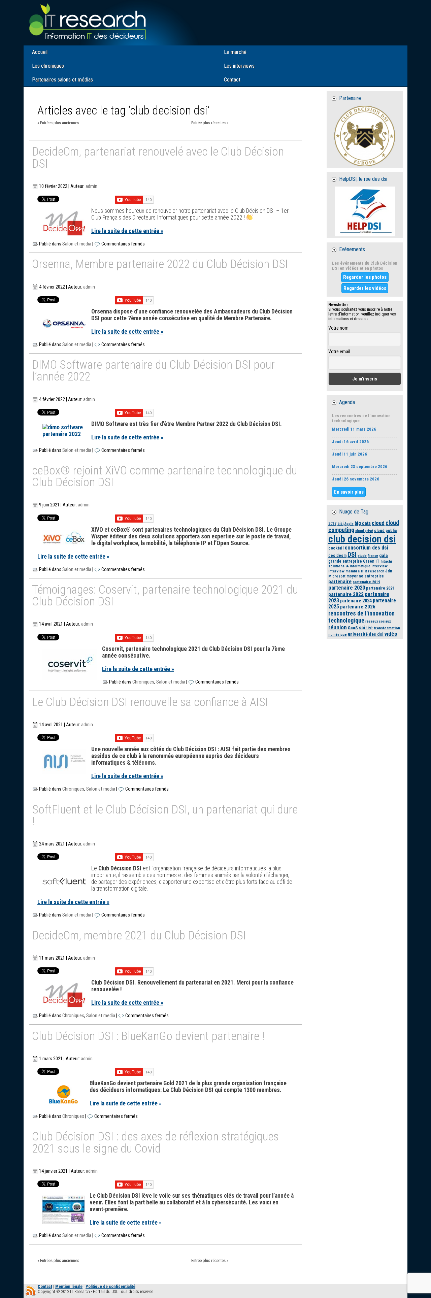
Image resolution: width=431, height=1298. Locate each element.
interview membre (344, 571)
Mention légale (68, 1286)
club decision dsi (362, 539)
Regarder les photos (365, 277)
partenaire (340, 581)
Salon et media (76, 244)
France (373, 556)
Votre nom (338, 328)
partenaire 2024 (356, 600)
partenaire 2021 (380, 588)
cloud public (385, 530)
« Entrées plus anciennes (58, 122)
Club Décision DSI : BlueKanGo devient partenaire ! (148, 1036)
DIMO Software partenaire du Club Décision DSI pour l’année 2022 (153, 371)
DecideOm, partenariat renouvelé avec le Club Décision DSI (158, 158)
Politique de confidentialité (110, 1286)
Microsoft (336, 576)
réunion (337, 627)
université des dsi (366, 634)
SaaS (353, 627)
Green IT (371, 561)
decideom (337, 555)
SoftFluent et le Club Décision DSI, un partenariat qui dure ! (165, 816)
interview (379, 566)
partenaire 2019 (366, 581)
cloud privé (364, 531)
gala (383, 555)
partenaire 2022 (346, 594)
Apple (349, 524)
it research (374, 571)
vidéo (391, 634)
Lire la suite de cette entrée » (127, 231)
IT (362, 571)
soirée (366, 628)
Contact (45, 1286)
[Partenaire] (364, 136)
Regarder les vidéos (364, 288)
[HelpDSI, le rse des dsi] (364, 211)
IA (347, 566)
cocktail (336, 548)
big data (363, 523)
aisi (340, 523)
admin (91, 186)
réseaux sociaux (378, 621)
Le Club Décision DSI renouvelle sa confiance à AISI (150, 702)
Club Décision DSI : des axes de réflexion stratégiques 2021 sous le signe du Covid (155, 1143)
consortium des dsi (366, 548)
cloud (378, 523)
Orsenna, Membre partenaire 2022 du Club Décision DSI (160, 264)
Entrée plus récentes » (209, 122)
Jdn (388, 570)
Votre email (339, 351)
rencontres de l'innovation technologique (361, 617)
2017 (332, 523)
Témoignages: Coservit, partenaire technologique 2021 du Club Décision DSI (165, 596)
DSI (352, 555)
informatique (360, 566)
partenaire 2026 (357, 607)
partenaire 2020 (346, 588)
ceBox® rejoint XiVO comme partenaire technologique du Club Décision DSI (164, 477)
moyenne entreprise (365, 575)
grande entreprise (345, 561)
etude (362, 556)
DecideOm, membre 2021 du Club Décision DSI (139, 936)
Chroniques (143, 682)
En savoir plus (349, 492)
